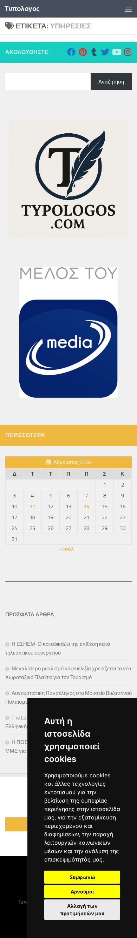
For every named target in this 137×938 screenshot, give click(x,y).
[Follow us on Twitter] (105, 52)
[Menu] (128, 9)
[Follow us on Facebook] (71, 52)
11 (32, 506)
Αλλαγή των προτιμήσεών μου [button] (82, 909)
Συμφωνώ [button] (82, 877)
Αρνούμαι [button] (82, 892)
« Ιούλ (66, 549)
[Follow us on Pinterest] (82, 52)
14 (86, 506)
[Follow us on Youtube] (116, 52)
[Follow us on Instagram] (127, 52)
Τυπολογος (22, 9)
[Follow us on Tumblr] (94, 52)
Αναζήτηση (111, 82)
